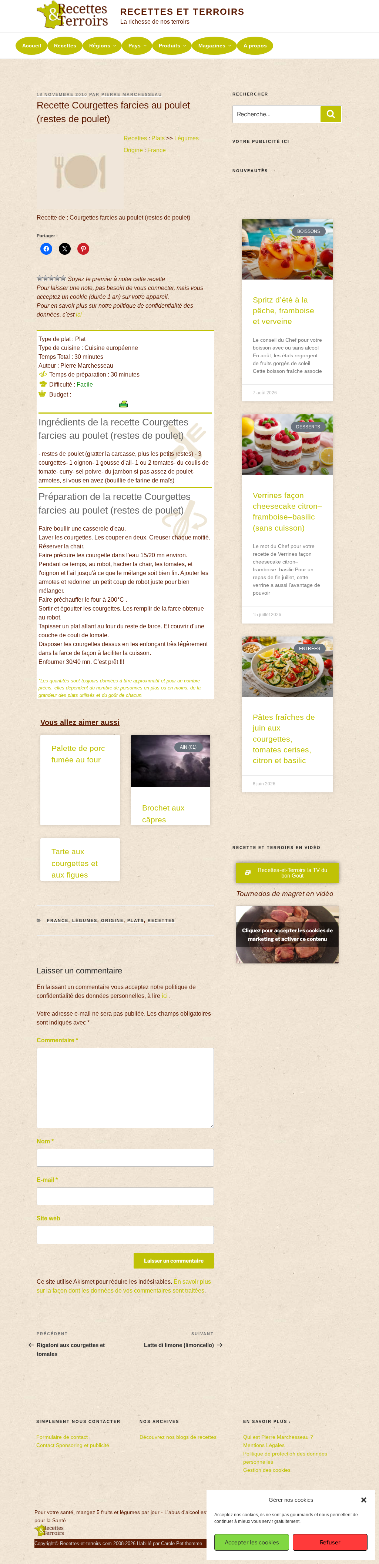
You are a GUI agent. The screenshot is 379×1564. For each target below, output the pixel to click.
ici (79, 314)
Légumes (186, 138)
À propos (255, 46)
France (156, 150)
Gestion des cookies (267, 1470)
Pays (134, 46)
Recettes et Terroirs (182, 12)
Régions (99, 46)
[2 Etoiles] (45, 278)
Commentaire (57, 1040)
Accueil (31, 46)
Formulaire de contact (62, 1437)
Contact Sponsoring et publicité (72, 1445)
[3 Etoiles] (51, 278)
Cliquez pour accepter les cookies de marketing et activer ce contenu (287, 934)
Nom (45, 1141)
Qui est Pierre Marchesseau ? (278, 1437)
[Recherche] (331, 114)
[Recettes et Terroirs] (49, 1535)
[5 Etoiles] (63, 278)
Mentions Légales (264, 1445)
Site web (48, 1218)
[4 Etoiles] (57, 278)
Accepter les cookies (252, 1542)
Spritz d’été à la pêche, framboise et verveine (283, 310)
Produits (169, 46)
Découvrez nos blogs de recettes (178, 1437)
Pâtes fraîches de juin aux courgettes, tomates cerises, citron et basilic (284, 739)
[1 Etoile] (40, 278)
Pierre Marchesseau (131, 94)
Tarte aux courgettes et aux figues (74, 863)
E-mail (47, 1180)
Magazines (211, 46)
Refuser (330, 1542)
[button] (364, 1500)
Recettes (65, 46)
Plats (158, 138)
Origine (133, 150)
